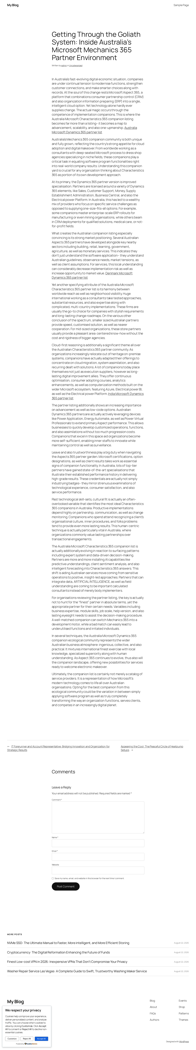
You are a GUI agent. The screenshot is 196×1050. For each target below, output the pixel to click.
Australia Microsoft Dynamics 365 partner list (94, 130)
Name (55, 837)
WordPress (184, 1041)
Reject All (27, 1039)
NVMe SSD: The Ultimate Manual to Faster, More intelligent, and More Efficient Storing (68, 943)
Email (55, 851)
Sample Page (181, 5)
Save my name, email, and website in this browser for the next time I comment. (89, 878)
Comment (57, 799)
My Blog (13, 5)
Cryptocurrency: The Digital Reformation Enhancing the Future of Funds (58, 952)
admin (64, 65)
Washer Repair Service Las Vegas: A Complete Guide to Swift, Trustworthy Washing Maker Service (77, 971)
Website (55, 864)
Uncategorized (75, 65)
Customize (12, 1039)
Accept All (41, 1039)
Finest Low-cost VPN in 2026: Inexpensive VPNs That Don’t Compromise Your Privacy (67, 962)
